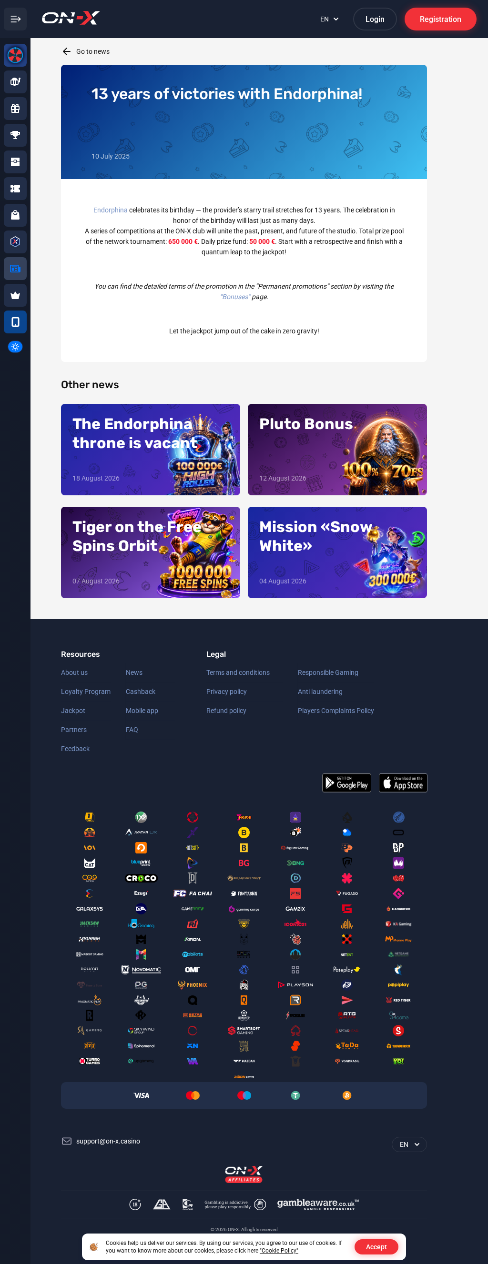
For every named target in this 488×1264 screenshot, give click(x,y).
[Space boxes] (15, 161)
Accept (376, 1247)
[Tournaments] (15, 135)
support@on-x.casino (108, 1141)
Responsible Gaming (328, 672)
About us (74, 672)
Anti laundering (320, 691)
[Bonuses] (15, 108)
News (134, 672)
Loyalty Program (86, 691)
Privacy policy (226, 691)
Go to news (93, 51)
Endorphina (110, 210)
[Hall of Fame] (15, 295)
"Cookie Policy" (279, 1250)
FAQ (132, 729)
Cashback (140, 691)
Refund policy (226, 710)
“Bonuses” (235, 297)
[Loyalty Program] (15, 242)
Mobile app (142, 710)
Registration (440, 19)
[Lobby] (15, 81)
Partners (74, 729)
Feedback (75, 748)
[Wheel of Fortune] (15, 55)
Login (375, 19)
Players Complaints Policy (336, 710)
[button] (15, 346)
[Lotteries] (15, 188)
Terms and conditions (238, 672)
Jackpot (73, 710)
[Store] (15, 215)
